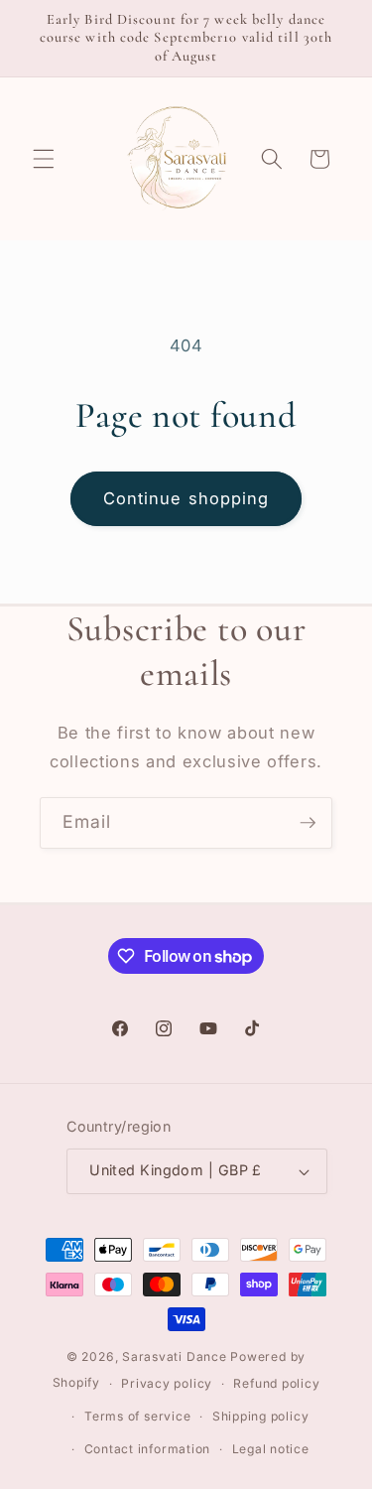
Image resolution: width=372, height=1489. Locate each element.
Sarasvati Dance (176, 1356)
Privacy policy (166, 1383)
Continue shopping (186, 498)
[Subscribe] (307, 823)
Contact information (147, 1448)
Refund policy (276, 1383)
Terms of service (137, 1416)
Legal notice (271, 1448)
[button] (43, 159)
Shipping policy (261, 1416)
